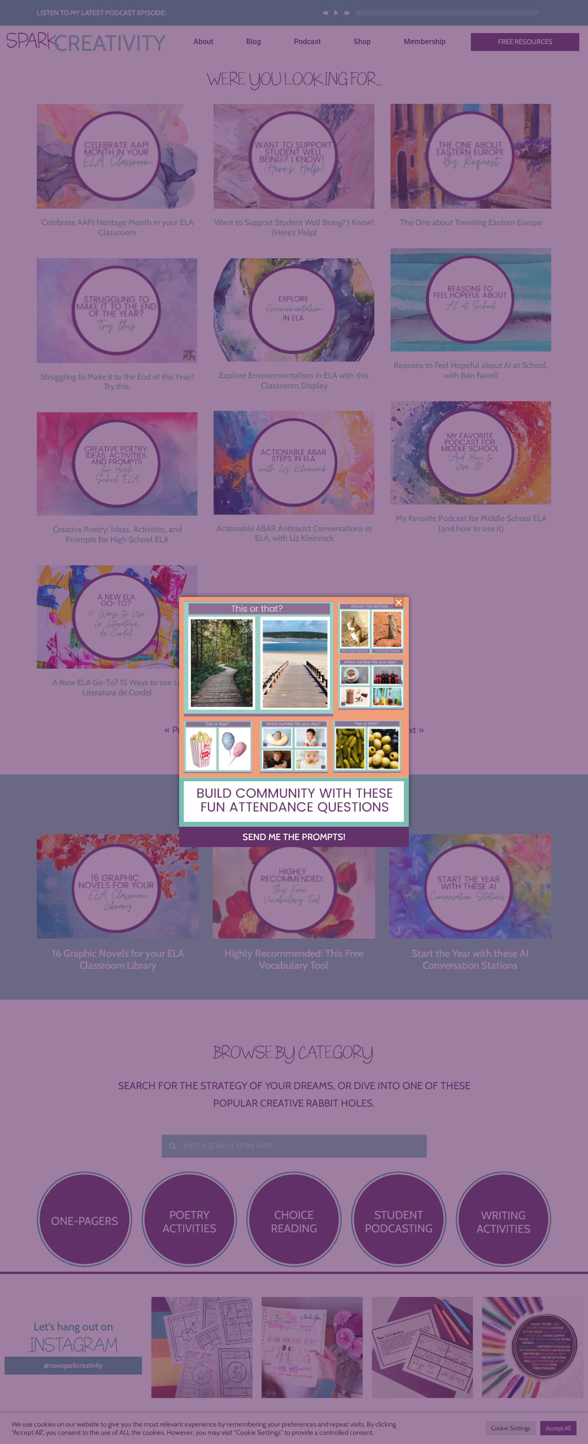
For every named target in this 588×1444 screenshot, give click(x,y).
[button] (399, 602)
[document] (294, 722)
